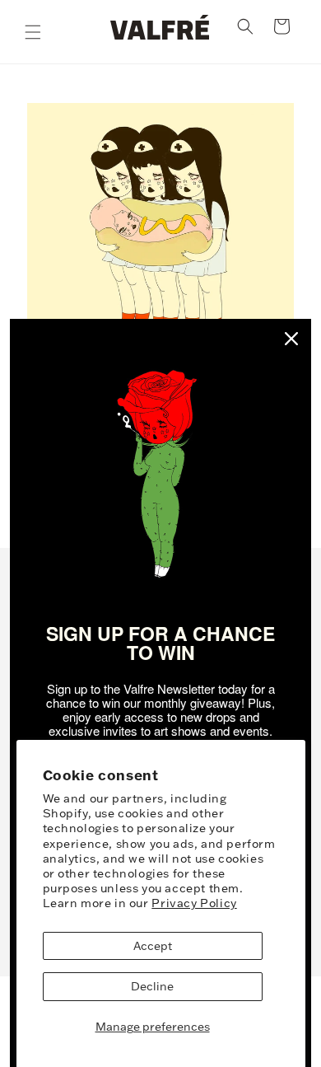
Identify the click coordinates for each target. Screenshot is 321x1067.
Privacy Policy (193, 903)
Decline (152, 986)
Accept (152, 945)
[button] (33, 32)
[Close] (291, 338)
